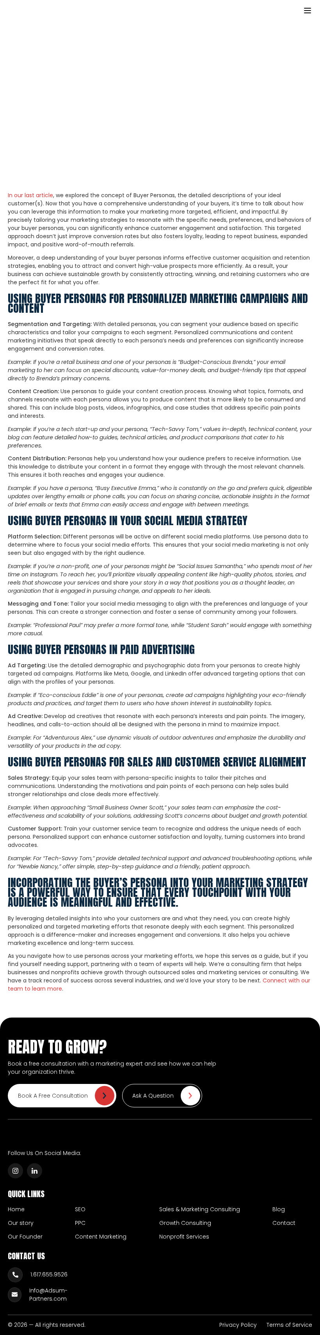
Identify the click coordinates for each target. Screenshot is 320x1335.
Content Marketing (100, 1237)
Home (16, 1209)
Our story (21, 1223)
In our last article (30, 195)
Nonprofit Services (184, 1237)
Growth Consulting (185, 1223)
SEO (80, 1209)
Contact (283, 1223)
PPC (80, 1223)
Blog (278, 1209)
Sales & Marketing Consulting (199, 1209)
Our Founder (25, 1237)
